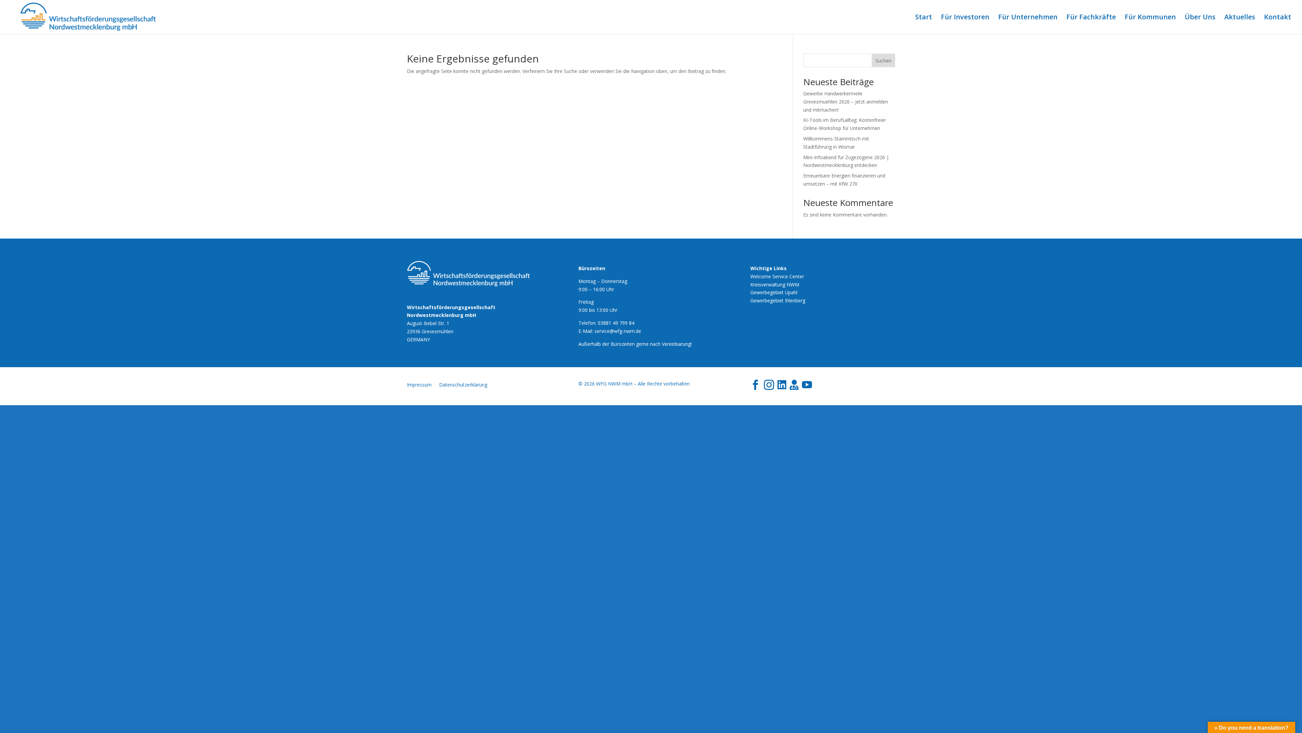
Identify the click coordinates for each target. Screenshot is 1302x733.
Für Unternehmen (1028, 18)
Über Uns (1200, 18)
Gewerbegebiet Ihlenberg (777, 300)
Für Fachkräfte (1091, 18)
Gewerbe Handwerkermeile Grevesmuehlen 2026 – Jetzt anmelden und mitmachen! (845, 101)
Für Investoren (965, 18)
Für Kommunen (1150, 18)
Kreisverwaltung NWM (774, 284)
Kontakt (1277, 18)
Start (923, 18)
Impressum (419, 385)
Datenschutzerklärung (463, 385)
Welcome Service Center (777, 276)
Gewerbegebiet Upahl (773, 292)
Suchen (883, 60)
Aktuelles (1239, 18)
